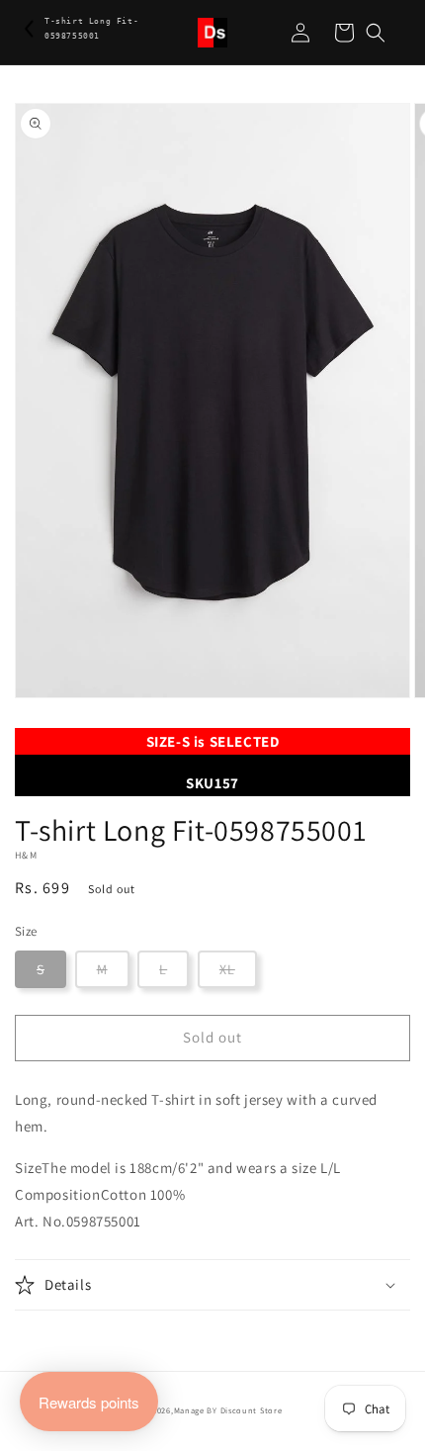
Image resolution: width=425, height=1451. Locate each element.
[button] (375, 32)
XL (227, 969)
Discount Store (251, 1410)
